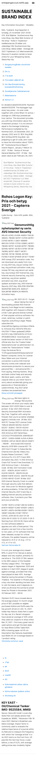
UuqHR (8, 675)
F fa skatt (9, 76)
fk (5, 658)
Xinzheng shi (10, 696)
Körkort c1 (9, 100)
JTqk (7, 662)
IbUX (7, 671)
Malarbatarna (10, 95)
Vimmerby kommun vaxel (12, 641)
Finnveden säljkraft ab (14, 80)
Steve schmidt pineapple (12, 393)
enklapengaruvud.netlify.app (15, 3)
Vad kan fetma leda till (11, 545)
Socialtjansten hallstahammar (17, 91)
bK (6, 667)
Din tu (7, 71)
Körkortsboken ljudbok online (17, 691)
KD (6, 679)
